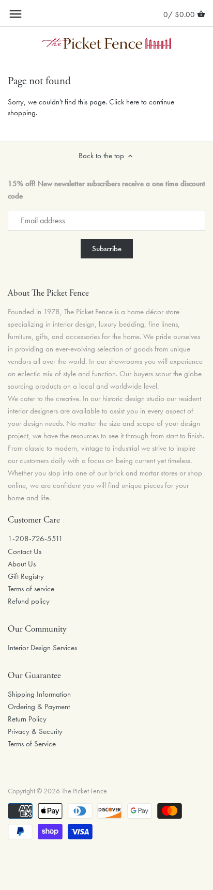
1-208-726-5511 (35, 538)
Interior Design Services (42, 647)
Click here (124, 102)
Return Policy (27, 719)
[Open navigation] (15, 14)
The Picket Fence (84, 791)
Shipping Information (39, 694)
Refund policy (29, 601)
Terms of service (31, 589)
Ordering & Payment (39, 706)
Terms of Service (32, 744)
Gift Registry (26, 576)
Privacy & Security (35, 731)
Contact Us (24, 551)
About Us (22, 564)
